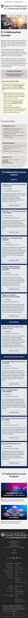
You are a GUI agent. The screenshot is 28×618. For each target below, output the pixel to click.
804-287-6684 (5, 161)
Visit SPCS (14, 550)
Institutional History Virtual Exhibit (20, 573)
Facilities (16, 596)
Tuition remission (18, 85)
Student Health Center (19, 599)
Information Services (9, 574)
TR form (22, 96)
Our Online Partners (8, 121)
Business (11, 589)
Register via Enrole (14, 463)
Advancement (10, 577)
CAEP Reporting (14, 552)
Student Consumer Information (20, 582)
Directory (16, 577)
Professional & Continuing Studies (8, 596)
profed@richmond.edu (7, 162)
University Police (18, 589)
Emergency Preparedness (19, 591)
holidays (22, 547)
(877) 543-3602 (15, 544)
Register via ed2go (14, 205)
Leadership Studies (9, 591)
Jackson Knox (5, 159)
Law (12, 593)
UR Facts (16, 565)
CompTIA (7, 74)
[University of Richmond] (14, 2)
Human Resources (9, 565)
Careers (16, 570)
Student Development (9, 572)
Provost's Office (10, 568)
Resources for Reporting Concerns (19, 594)
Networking (13, 74)
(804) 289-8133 (14, 543)
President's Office (10, 567)
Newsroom (17, 575)
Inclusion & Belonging (19, 568)
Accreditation (17, 580)
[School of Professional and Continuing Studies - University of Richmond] (14, 535)
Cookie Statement (14, 611)
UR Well (16, 598)
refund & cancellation (17, 101)
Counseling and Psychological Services (20, 602)
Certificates (18, 75)
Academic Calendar (18, 567)
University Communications (8, 570)
